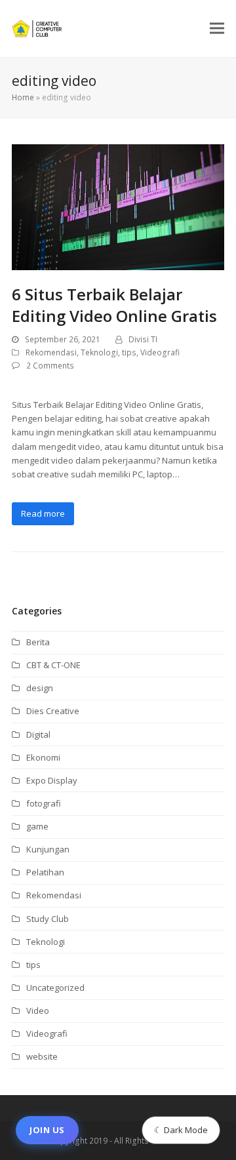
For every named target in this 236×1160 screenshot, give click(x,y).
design (39, 688)
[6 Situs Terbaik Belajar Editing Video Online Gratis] (118, 206)
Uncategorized (55, 987)
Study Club (47, 919)
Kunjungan (47, 849)
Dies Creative (52, 711)
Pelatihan (45, 872)
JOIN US (47, 1130)
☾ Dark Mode (181, 1130)
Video (37, 1010)
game (37, 826)
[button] (217, 28)
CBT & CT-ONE (53, 665)
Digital (38, 734)
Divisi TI (142, 339)
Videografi (160, 352)
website (42, 1056)
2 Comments (50, 365)
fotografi (43, 803)
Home (23, 97)
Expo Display (51, 780)
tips (129, 352)
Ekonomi (43, 757)
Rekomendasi (51, 352)
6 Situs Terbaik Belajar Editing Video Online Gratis (114, 305)
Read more (43, 513)
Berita (38, 642)
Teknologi (99, 352)
